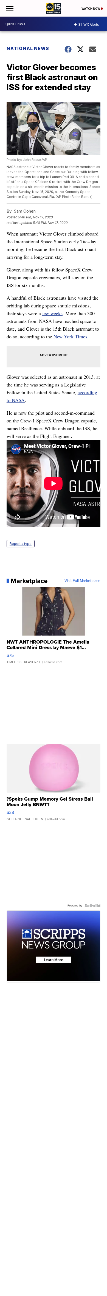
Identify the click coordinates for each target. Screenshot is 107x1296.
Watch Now (91, 8)
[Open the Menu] (9, 8)
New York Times (70, 336)
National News (28, 48)
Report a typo (21, 544)
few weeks (52, 313)
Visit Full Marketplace (82, 581)
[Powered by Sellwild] (92, 906)
